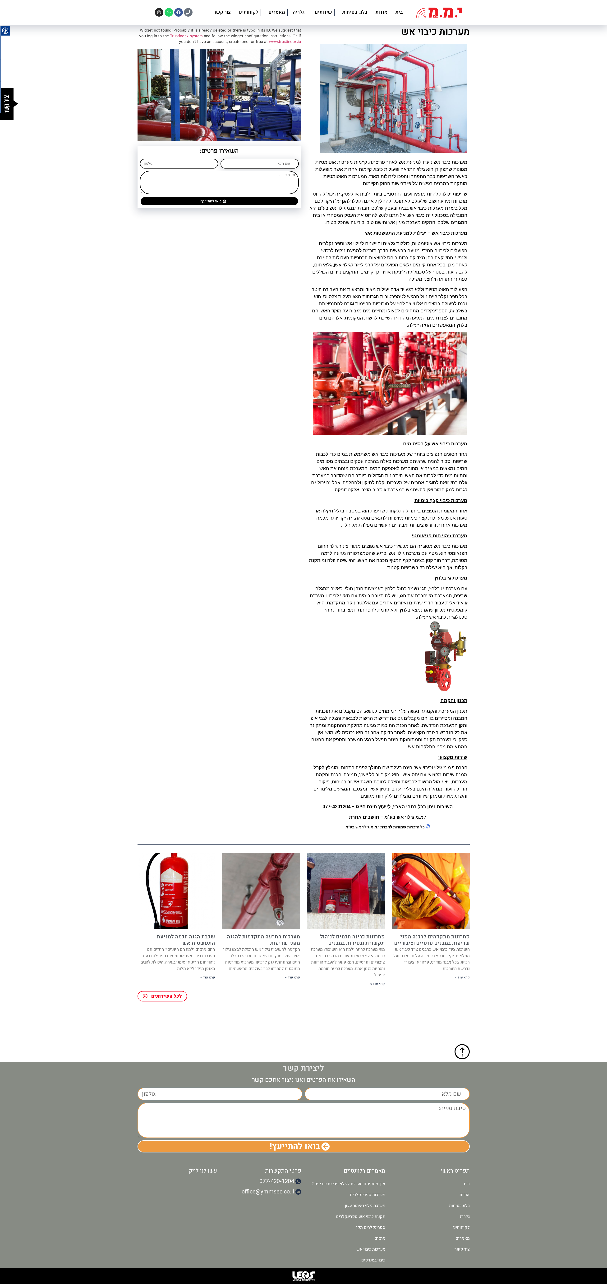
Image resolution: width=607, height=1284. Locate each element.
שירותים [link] (323, 12)
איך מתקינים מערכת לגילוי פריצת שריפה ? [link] (348, 1184)
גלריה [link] (298, 12)
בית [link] (399, 12)
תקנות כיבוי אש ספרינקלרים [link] (360, 1216)
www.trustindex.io (285, 41)
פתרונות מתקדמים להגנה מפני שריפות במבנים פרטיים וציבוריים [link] (432, 940)
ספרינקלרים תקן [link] (370, 1227)
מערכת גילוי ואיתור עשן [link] (365, 1205)
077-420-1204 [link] (276, 1181)
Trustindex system (186, 35)
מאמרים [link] (276, 12)
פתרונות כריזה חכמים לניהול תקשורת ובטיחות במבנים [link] (352, 940)
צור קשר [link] (222, 12)
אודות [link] (381, 12)
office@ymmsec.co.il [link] (268, 1192)
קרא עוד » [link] (462, 977)
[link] (438, 12)
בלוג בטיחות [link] (355, 12)
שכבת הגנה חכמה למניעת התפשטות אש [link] (186, 940)
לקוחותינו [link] (248, 12)
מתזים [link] (379, 1238)
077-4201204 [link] (336, 806)
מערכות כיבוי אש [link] (370, 1249)
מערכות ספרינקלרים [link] (367, 1195)
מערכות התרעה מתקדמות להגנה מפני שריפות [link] (263, 940)
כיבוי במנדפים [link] (373, 1260)
